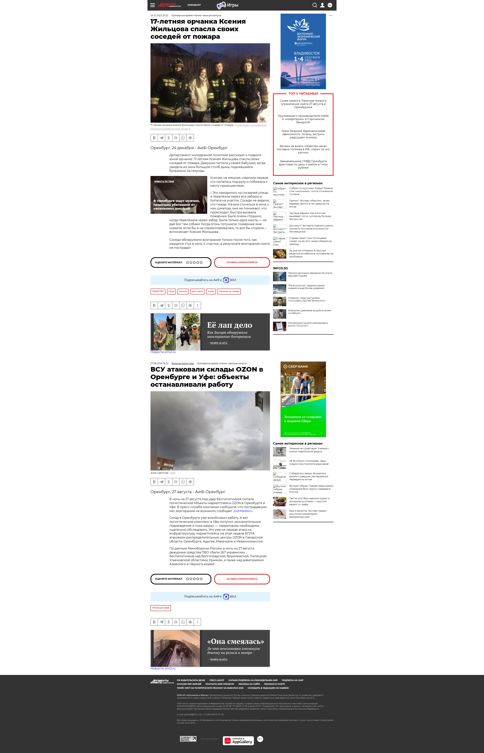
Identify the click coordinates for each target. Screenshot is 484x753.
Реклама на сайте (249, 684)
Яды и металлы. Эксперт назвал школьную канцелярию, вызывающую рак (308, 513)
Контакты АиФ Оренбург (220, 684)
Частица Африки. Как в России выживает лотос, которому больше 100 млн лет (310, 216)
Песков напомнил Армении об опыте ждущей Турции (310, 274)
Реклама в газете (274, 684)
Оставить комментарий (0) (242, 262)
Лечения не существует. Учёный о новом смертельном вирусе (309, 450)
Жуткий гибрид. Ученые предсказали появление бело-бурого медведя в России (311, 488)
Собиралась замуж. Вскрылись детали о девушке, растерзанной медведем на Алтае (308, 476)
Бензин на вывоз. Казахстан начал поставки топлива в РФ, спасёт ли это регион (303, 149)
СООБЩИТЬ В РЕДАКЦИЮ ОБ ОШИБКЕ (268, 688)
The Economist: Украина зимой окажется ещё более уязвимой (306, 287)
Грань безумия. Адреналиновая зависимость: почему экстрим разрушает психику (303, 134)
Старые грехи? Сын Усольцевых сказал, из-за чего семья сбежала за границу (310, 241)
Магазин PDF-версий (189, 684)
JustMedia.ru (243, 511)
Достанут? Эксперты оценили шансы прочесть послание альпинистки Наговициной (311, 228)
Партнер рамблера (210, 739)
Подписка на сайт (292, 680)
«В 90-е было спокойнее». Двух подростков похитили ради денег (309, 462)
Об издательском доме (191, 680)
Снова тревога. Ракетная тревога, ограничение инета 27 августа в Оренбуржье (303, 104)
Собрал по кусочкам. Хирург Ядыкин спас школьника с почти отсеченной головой (311, 191)
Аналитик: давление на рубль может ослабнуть (309, 312)
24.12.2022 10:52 (159, 15)
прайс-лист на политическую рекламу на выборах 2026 (210, 688)
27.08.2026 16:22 (159, 363)
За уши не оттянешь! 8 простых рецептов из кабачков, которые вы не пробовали (311, 253)
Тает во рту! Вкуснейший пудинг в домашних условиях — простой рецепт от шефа (309, 501)
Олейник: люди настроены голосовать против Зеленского (306, 299)
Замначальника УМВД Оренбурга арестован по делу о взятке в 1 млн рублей (303, 164)
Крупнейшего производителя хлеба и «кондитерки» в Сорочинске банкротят (303, 119)
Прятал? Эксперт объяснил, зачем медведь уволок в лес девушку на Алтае (309, 203)
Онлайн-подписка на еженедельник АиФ (253, 680)
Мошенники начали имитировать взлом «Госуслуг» (308, 324)
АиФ (172, 472)
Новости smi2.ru (163, 352)
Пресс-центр (216, 680)
